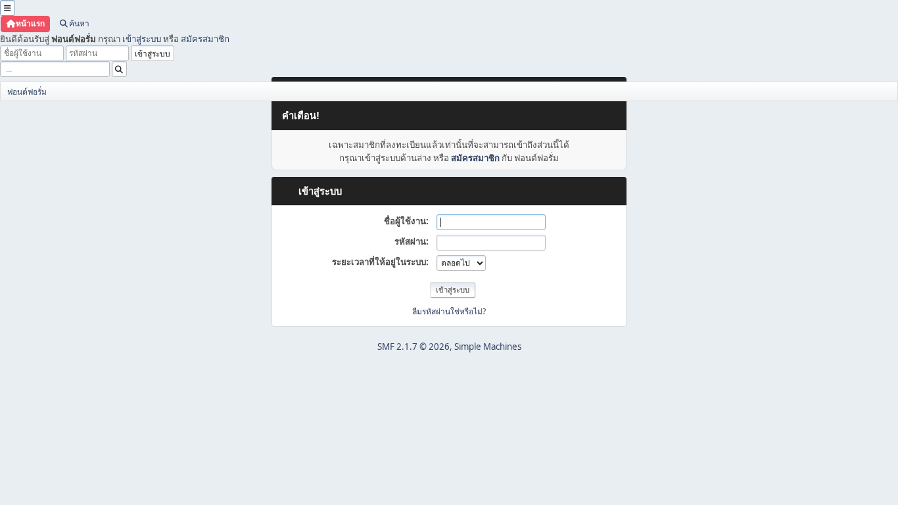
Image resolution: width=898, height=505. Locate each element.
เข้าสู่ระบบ (141, 39)
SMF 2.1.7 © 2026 (413, 346)
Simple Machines (487, 346)
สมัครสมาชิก (205, 39)
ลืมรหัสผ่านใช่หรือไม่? (449, 311)
